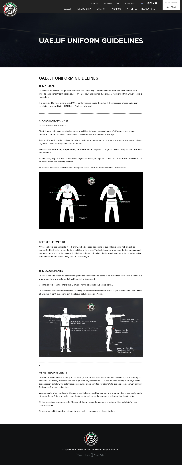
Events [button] (101, 9)
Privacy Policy (99, 455)
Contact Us (108, 3)
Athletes (132, 9)
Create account (131, 3)
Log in (118, 3)
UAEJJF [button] (68, 9)
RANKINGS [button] (116, 9)
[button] (142, 3)
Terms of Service (84, 455)
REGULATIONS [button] (148, 9)
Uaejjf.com (95, 3)
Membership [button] (84, 9)
